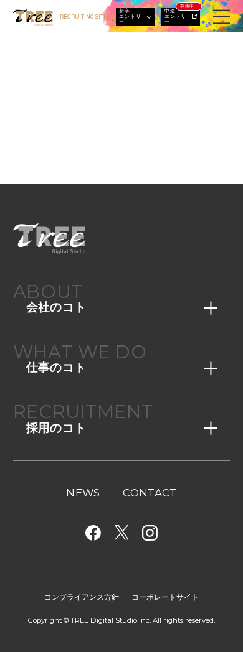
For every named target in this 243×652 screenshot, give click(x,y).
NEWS (83, 493)
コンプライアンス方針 (81, 597)
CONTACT (149, 493)
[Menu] (221, 17)
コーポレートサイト (165, 597)
